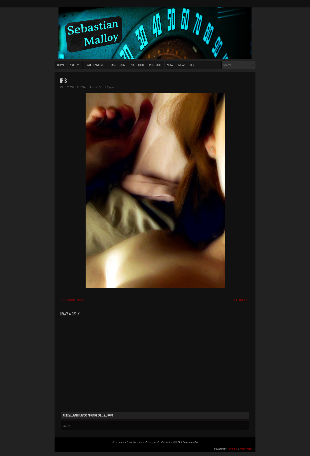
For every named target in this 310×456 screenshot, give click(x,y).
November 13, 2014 (74, 87)
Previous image (74, 299)
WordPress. (246, 448)
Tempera (232, 448)
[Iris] (155, 190)
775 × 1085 (104, 87)
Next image (238, 299)
